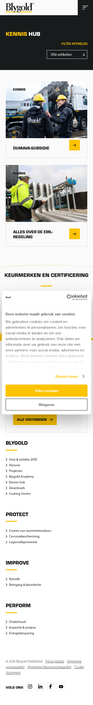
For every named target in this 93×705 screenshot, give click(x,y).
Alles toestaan (46, 391)
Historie (14, 465)
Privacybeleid (54, 661)
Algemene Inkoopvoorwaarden (49, 667)
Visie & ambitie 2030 (23, 460)
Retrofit (14, 579)
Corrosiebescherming (24, 536)
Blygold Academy (21, 477)
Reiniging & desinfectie (25, 585)
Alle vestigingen (32, 419)
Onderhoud (17, 622)
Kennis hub (17, 482)
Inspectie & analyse (22, 628)
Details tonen (67, 376)
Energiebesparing (21, 633)
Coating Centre (20, 494)
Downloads (17, 488)
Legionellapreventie (23, 542)
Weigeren (46, 404)
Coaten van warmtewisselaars (30, 531)
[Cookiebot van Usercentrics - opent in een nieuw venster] (67, 297)
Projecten (15, 471)
